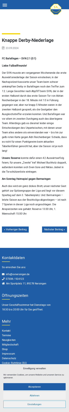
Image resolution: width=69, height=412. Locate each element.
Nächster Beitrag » (54, 229)
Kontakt (6, 330)
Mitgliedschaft (10, 344)
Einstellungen (34, 404)
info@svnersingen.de (18, 274)
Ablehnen (34, 395)
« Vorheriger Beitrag (15, 229)
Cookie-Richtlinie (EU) (14, 362)
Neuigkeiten (9, 339)
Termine (6, 335)
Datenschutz (9, 358)
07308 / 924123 (15, 278)
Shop (5, 349)
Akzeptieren (34, 386)
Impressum (8, 353)
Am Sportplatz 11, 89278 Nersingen (26, 283)
